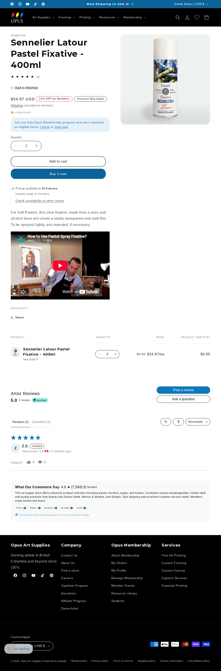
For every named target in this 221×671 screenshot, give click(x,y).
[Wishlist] (197, 17)
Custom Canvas (173, 570)
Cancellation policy (199, 661)
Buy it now (58, 174)
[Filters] (178, 421)
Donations (68, 593)
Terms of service (123, 661)
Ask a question (183, 399)
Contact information (171, 661)
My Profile (118, 570)
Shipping (17, 105)
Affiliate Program (73, 601)
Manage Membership (127, 578)
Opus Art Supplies (31, 661)
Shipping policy (147, 661)
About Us (68, 563)
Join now (61, 127)
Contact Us (69, 555)
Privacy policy (100, 661)
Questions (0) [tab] (41, 422)
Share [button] (19, 317)
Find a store (70, 570)
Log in (45, 127)
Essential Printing (175, 585)
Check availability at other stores (40, 200)
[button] (43, 17)
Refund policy (79, 661)
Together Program (74, 585)
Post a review (183, 390)
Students (118, 601)
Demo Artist (69, 608)
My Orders (119, 563)
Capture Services (174, 578)
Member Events (123, 585)
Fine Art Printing (174, 555)
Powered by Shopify (55, 661)
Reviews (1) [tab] (21, 422)
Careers (67, 578)
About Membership (125, 555)
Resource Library (124, 593)
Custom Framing (174, 563)
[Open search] (166, 421)
